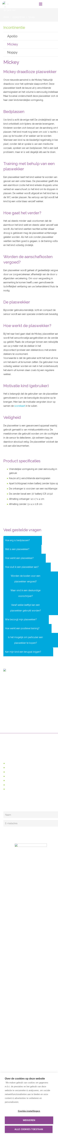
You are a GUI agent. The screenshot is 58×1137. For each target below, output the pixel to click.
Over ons (10, 780)
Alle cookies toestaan (29, 1129)
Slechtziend (12, 767)
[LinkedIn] (12, 805)
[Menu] (40, 4)
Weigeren (29, 1120)
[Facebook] (6, 805)
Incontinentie (12, 772)
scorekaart (19, 406)
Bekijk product (14, 451)
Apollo (12, 36)
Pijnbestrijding (13, 776)
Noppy (12, 52)
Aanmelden (15, 833)
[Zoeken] (47, 4)
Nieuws (9, 785)
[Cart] (54, 4)
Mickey (12, 44)
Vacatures (11, 789)
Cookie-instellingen (29, 1111)
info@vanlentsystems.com (24, 691)
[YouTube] (18, 805)
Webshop (11, 763)
